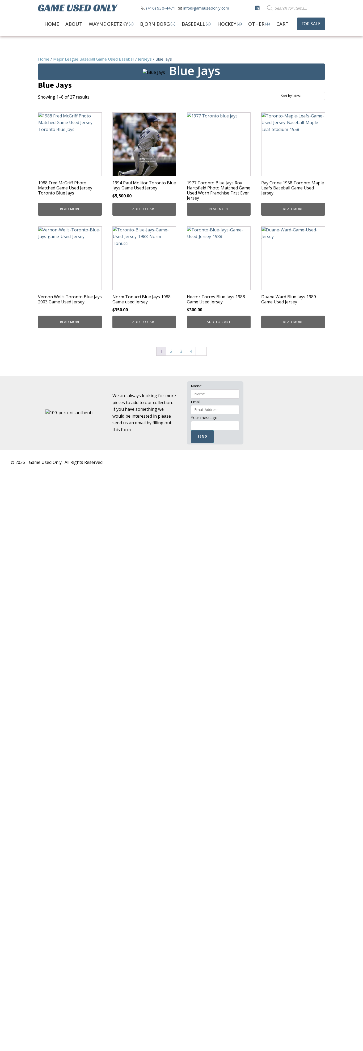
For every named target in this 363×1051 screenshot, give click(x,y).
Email (195, 401)
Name (196, 385)
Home (51, 24)
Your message (204, 417)
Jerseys (145, 59)
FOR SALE (311, 24)
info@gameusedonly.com (206, 8)
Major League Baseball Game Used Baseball (93, 59)
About (73, 24)
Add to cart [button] (144, 209)
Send (202, 436)
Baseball (193, 24)
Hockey (226, 24)
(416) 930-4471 (160, 8)
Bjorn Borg (155, 24)
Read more (70, 209)
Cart (282, 24)
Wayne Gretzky (108, 24)
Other (256, 24)
